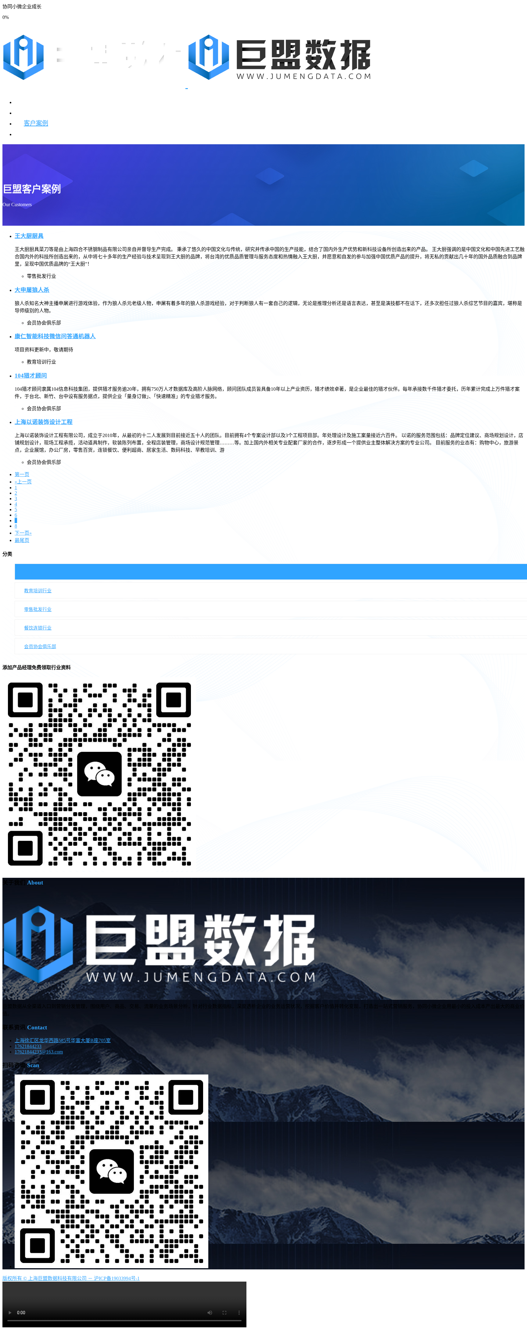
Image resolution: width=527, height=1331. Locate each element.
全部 (28, 572)
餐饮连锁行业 (38, 628)
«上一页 (23, 481)
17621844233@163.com (39, 1051)
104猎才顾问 (31, 375)
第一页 (22, 474)
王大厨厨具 (29, 236)
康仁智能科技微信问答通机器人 (55, 336)
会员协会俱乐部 (40, 646)
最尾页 (22, 540)
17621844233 (28, 1046)
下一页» (23, 533)
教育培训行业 (38, 590)
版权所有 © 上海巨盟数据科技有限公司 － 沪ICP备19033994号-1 (71, 1278)
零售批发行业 (38, 609)
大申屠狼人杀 (32, 290)
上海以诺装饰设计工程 (44, 422)
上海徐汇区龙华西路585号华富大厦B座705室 (63, 1040)
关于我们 (36, 134)
